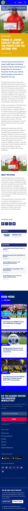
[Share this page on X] (6, 223)
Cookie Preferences (7, 448)
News (8, 6)
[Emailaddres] (14, 413)
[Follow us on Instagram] (2, 467)
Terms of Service (4, 424)
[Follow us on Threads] (17, 467)
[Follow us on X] (14, 467)
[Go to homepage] (3, 2)
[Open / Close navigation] (25, 2)
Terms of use (5, 433)
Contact (3, 445)
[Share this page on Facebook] (2, 223)
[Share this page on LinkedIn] (10, 223)
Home (3, 6)
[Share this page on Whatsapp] (14, 223)
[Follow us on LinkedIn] (2, 471)
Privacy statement (6, 436)
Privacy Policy (22, 423)
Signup (14, 419)
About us (4, 442)
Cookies (3, 439)
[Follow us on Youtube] (21, 467)
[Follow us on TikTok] (10, 467)
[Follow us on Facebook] (6, 467)
